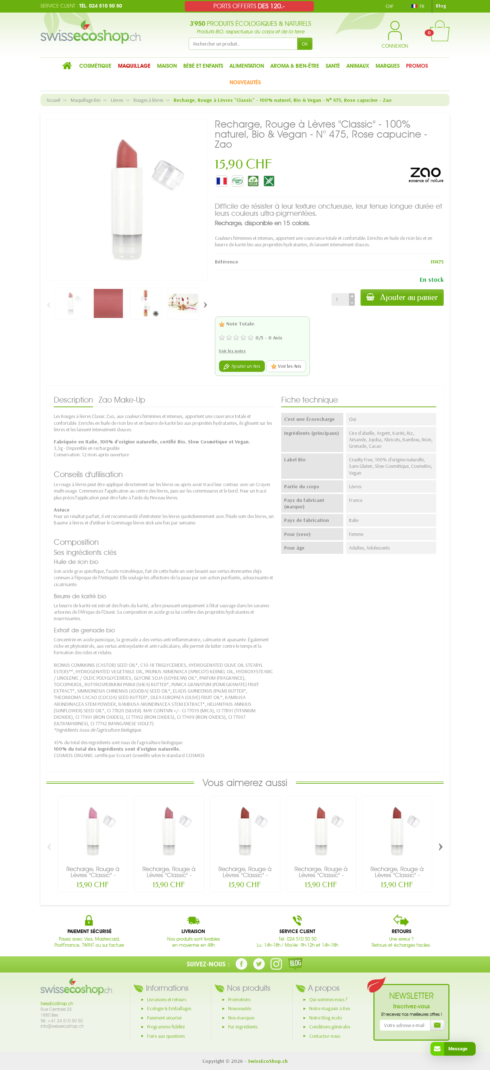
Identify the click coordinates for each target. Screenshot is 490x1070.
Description (73, 400)
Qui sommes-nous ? (328, 999)
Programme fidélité (166, 1026)
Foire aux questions (166, 1036)
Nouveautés (239, 1008)
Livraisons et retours (166, 999)
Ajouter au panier (409, 297)
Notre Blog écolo (325, 1017)
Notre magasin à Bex (329, 1008)
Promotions (239, 999)
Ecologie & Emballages (169, 1008)
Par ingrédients (243, 1026)
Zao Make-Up (122, 400)
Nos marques (241, 1017)
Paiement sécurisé (164, 1017)
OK (305, 44)
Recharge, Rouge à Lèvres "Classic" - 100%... (92, 875)
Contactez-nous (324, 1036)
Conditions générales (329, 1026)
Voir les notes (232, 350)
